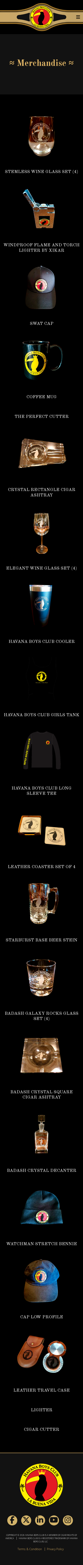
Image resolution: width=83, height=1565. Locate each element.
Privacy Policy (55, 1549)
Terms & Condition (30, 1549)
